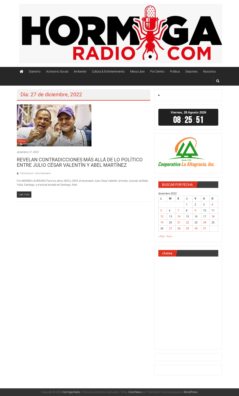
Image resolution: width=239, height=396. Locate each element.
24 (204, 222)
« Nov (161, 236)
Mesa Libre (137, 71)
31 (204, 228)
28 (178, 228)
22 (187, 222)
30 (196, 228)
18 (213, 216)
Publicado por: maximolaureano (35, 173)
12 (161, 216)
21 (178, 222)
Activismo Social (57, 71)
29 (187, 228)
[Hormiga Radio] (21, 71)
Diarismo (35, 71)
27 (170, 228)
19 (161, 222)
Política (175, 71)
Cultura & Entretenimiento (108, 71)
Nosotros (209, 71)
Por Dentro (157, 71)
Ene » (170, 236)
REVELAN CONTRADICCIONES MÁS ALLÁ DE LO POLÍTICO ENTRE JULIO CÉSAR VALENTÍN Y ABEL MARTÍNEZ (80, 162)
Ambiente (80, 71)
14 (178, 216)
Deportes (191, 71)
